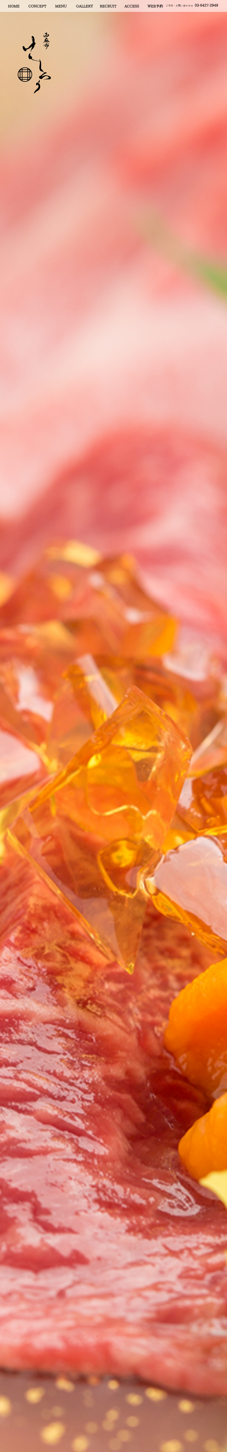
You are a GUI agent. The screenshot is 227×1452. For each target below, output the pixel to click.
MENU (61, 6)
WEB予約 (155, 6)
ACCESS (131, 6)
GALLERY (84, 6)
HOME (14, 6)
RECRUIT (108, 6)
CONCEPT (37, 6)
